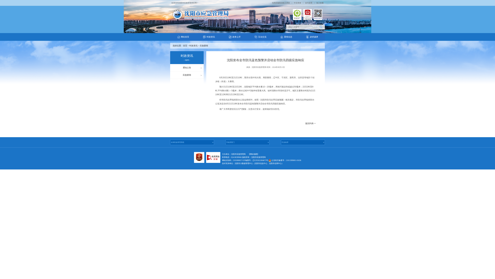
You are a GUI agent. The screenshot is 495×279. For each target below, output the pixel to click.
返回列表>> (310, 123)
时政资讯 (211, 37)
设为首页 (308, 3)
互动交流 (262, 37)
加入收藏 (320, 3)
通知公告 (187, 68)
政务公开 (236, 37)
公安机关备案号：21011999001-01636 (286, 160)
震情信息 (288, 37)
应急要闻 (204, 46)
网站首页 (185, 37)
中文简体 (297, 3)
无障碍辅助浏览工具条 (281, 3)
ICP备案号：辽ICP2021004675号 (255, 160)
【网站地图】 (253, 154)
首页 (185, 46)
